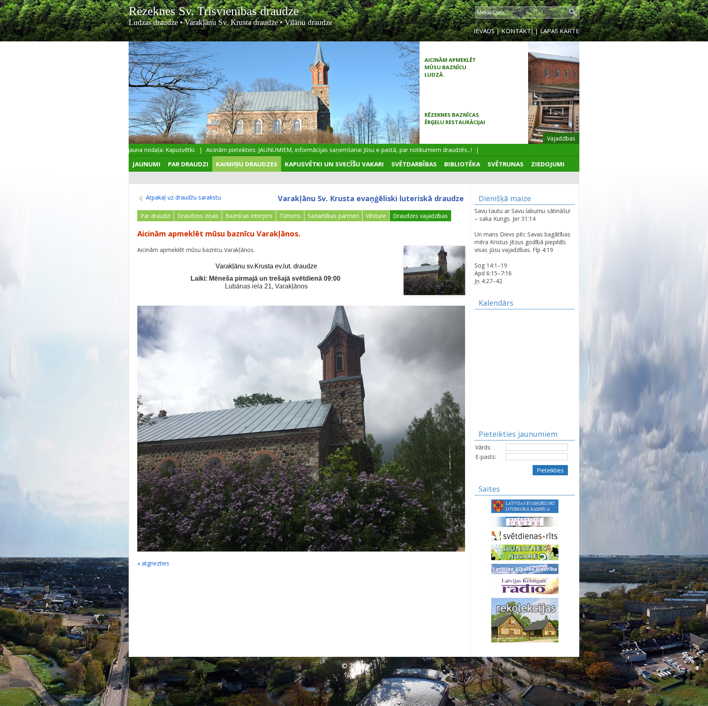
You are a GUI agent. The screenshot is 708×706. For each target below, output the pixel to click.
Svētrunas (506, 164)
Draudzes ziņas (197, 216)
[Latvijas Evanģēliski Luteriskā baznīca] (524, 505)
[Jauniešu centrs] (524, 552)
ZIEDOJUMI (548, 164)
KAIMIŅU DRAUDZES (246, 164)
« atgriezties (153, 563)
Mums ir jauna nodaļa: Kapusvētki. (137, 150)
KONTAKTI (517, 31)
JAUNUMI (146, 164)
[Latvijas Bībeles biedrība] (524, 568)
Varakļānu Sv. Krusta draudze (231, 22)
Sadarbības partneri (333, 216)
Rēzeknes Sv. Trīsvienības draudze (214, 11)
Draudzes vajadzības (420, 216)
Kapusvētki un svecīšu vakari (334, 164)
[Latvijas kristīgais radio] (524, 585)
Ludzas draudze (153, 22)
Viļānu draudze (308, 22)
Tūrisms (290, 216)
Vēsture (376, 216)
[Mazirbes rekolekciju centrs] (524, 619)
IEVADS (484, 31)
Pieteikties (550, 470)
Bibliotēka (462, 164)
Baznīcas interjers (248, 216)
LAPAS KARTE (559, 31)
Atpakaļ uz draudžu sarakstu (182, 197)
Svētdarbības (414, 164)
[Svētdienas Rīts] (524, 535)
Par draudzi (188, 164)
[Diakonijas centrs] (524, 521)
